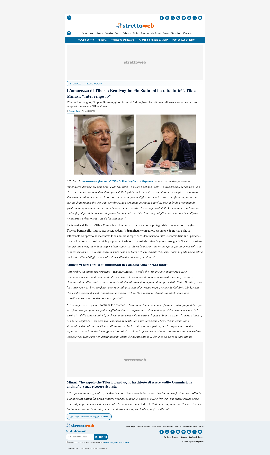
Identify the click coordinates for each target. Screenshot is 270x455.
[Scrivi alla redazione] (200, 18)
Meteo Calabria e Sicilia (165, 426)
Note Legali (193, 437)
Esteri (195, 426)
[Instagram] (167, 18)
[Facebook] (162, 18)
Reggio (100, 33)
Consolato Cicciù (74, 111)
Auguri (201, 426)
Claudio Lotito (86, 40)
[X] (173, 18)
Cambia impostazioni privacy (192, 441)
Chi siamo (167, 437)
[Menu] (69, 33)
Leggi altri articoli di (91, 416)
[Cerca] (69, 17)
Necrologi (175, 33)
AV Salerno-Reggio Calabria (153, 40)
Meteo (166, 33)
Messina (109, 33)
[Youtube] (184, 18)
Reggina (102, 40)
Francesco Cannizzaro (122, 40)
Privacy (200, 437)
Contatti (184, 437)
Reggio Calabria (94, 83)
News (92, 33)
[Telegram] (178, 18)
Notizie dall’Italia (186, 426)
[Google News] (189, 18)
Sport (117, 33)
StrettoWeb (75, 83)
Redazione (176, 437)
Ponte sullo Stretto (183, 40)
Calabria (126, 33)
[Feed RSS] (195, 18)
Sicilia (135, 33)
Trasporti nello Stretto (151, 33)
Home (84, 33)
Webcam (187, 33)
